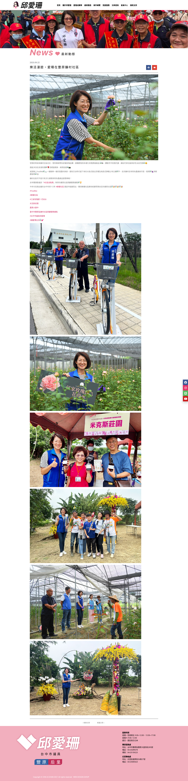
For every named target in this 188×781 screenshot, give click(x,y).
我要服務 (106, 5)
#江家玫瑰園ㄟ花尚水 (38, 199)
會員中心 (124, 5)
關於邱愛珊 (67, 5)
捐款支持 (133, 5)
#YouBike (33, 191)
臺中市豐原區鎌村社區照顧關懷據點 (44, 212)
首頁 (58, 5)
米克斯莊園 (34, 203)
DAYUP (86, 777)
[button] (148, 67)
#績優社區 (60, 187)
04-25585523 (133, 762)
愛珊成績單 (77, 5)
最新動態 (87, 5)
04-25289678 (133, 750)
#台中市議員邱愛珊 (37, 216)
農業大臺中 (34, 208)
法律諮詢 (115, 5)
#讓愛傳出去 (35, 220)
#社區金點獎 (49, 183)
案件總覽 (96, 5)
